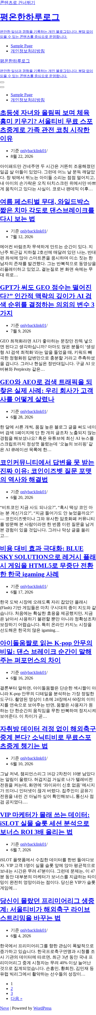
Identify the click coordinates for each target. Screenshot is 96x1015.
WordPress (42, 1008)
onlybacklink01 (33, 150)
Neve (4, 1008)
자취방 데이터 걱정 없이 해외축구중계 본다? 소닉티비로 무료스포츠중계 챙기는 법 (48, 737)
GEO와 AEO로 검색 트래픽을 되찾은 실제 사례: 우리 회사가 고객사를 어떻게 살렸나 (46, 390)
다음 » (16, 998)
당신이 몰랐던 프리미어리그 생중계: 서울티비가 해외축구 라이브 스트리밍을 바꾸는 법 (47, 909)
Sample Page (22, 46)
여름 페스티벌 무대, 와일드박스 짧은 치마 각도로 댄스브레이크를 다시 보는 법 (47, 210)
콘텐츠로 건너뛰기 (17, 2)
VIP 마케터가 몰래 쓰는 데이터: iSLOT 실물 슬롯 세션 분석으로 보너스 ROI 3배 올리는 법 (45, 823)
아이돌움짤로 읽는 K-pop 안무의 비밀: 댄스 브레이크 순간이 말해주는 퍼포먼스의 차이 (46, 651)
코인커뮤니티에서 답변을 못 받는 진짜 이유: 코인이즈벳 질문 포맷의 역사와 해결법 (47, 471)
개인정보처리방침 (28, 51)
